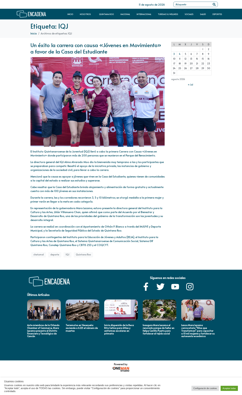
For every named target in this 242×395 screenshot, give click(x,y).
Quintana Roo (106, 14)
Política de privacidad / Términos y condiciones (52, 347)
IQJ (67, 254)
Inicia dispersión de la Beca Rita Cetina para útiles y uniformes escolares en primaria (119, 329)
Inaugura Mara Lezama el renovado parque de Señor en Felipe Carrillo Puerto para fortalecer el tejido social (158, 329)
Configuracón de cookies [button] (205, 388)
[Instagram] (190, 287)
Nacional (125, 14)
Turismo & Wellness (168, 14)
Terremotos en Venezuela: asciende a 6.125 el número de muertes (82, 328)
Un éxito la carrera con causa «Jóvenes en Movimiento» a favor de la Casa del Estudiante (95, 48)
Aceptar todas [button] (229, 388)
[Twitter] (160, 287)
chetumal (38, 254)
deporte (54, 254)
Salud (203, 14)
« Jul (190, 84)
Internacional (144, 14)
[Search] (214, 4)
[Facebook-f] (146, 287)
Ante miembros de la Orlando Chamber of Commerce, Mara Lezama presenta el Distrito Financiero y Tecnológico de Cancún (43, 331)
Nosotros (85, 14)
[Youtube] (175, 287)
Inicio (70, 14)
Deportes (217, 14)
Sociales (189, 14)
